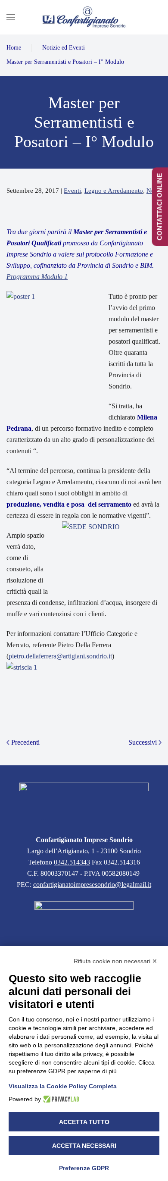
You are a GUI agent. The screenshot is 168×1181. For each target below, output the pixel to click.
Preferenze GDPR (84, 1168)
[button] (10, 17)
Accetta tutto (84, 1121)
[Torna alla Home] (84, 17)
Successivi (142, 742)
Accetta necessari (84, 1145)
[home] (84, 803)
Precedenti (25, 742)
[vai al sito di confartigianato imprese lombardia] (84, 919)
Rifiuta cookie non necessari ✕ (115, 961)
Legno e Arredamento (113, 190)
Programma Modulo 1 (37, 276)
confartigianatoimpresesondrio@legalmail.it (92, 884)
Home (13, 47)
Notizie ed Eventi (63, 47)
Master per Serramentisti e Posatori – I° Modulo (65, 62)
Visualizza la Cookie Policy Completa (63, 1086)
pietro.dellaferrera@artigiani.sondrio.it (60, 656)
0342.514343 (72, 862)
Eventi (72, 190)
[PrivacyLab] (60, 1099)
